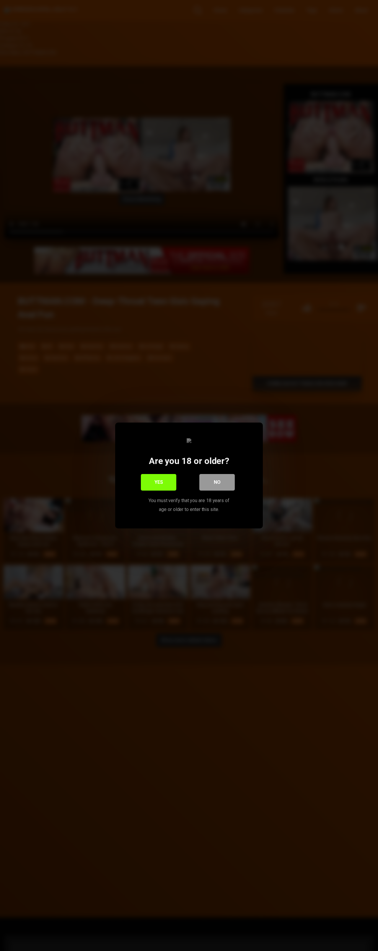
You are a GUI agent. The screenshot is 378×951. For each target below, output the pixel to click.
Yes (158, 482)
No (217, 482)
